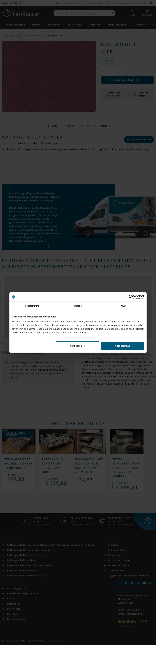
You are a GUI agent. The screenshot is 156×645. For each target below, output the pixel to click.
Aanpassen (76, 345)
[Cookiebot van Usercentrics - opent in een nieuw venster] (131, 297)
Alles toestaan (122, 345)
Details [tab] (78, 305)
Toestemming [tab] (32, 305)
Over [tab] (123, 305)
